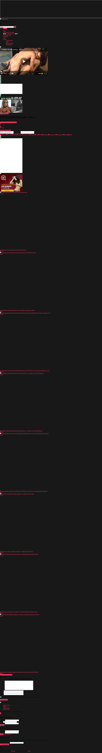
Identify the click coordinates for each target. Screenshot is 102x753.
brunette (15, 134)
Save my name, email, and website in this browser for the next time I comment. (20, 697)
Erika (7, 41)
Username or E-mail (4, 742)
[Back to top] (0, 713)
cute (37, 134)
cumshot (33, 134)
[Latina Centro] (4, 19)
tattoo (70, 134)
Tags (4, 37)
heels (40, 134)
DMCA (5, 706)
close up (20, 134)
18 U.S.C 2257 (6, 705)
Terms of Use (6, 709)
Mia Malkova (9, 44)
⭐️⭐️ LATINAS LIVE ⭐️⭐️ (10, 33)
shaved (66, 134)
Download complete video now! (9, 122)
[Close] (0, 714)
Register (5, 28)
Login (1, 28)
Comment (2, 689)
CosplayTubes (9, 40)
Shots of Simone (10, 43)
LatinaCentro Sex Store (8, 32)
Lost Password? (7, 734)
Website (2, 694)
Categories (5, 36)
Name (2, 691)
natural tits (45, 134)
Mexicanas (4, 134)
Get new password (5, 744)
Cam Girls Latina (7, 35)
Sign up (2, 725)
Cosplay (5, 39)
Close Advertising (4, 113)
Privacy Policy (6, 707)
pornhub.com (52, 134)
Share (2, 127)
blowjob (10, 134)
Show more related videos (6, 674)
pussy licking (60, 134)
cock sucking (26, 134)
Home (4, 31)
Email (2, 692)
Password (2, 723)
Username (2, 720)
